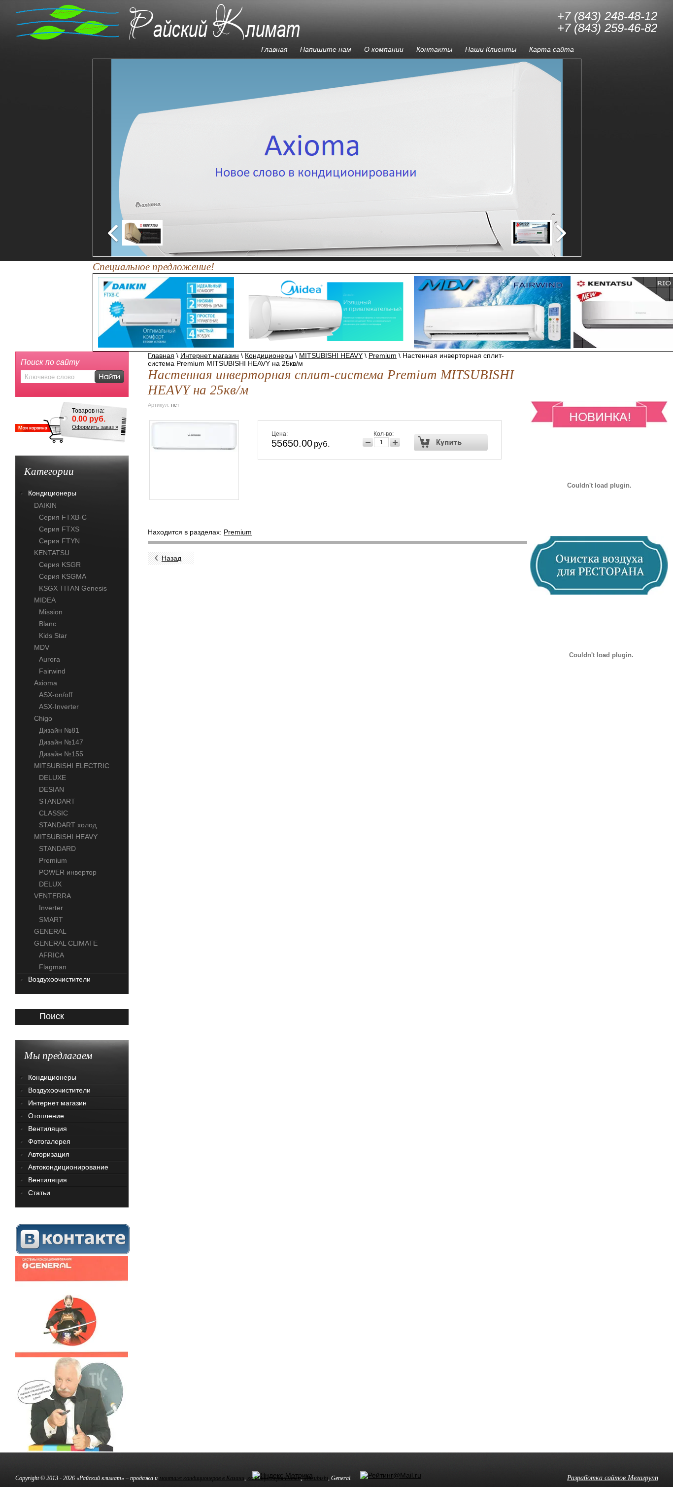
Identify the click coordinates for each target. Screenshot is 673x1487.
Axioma (45, 683)
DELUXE (52, 777)
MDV (41, 647)
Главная (161, 355)
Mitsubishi (315, 1478)
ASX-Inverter (59, 706)
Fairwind (52, 671)
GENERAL (50, 931)
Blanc (47, 624)
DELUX (50, 884)
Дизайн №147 (61, 742)
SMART (51, 919)
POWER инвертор (68, 872)
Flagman (53, 967)
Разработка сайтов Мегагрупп (612, 1478)
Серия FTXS (59, 529)
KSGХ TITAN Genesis (73, 588)
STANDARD (57, 848)
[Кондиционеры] (71, 1306)
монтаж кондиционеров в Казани (201, 1478)
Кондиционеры (269, 355)
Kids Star (53, 635)
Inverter (51, 908)
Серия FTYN (59, 541)
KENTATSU (51, 553)
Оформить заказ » (95, 427)
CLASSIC (53, 813)
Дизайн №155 (61, 754)
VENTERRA (52, 896)
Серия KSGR (60, 564)
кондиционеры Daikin (274, 1478)
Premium (383, 355)
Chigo (43, 718)
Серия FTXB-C (63, 517)
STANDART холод (68, 825)
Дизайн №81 (59, 730)
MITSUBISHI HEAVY (331, 355)
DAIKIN (45, 505)
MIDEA (45, 600)
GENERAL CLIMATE (66, 943)
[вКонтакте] (73, 1238)
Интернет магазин (209, 355)
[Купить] (451, 442)
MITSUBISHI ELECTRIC (71, 766)
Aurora (49, 659)
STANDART (57, 801)
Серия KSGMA (62, 576)
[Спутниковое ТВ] (71, 1404)
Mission (51, 612)
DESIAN (51, 789)
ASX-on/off (55, 695)
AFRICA (51, 955)
